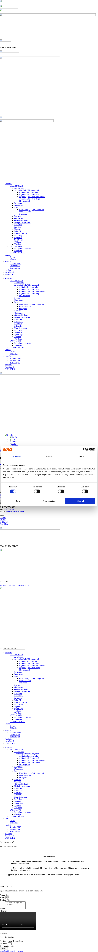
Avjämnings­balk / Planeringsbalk (26, 190)
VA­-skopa (18, 244)
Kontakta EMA (15, 264)
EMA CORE (10, 274)
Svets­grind (23, 214)
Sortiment (8, 184)
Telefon (3, 900)
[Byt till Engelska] (14, 437)
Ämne (2, 909)
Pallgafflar (18, 231)
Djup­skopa (18, 205)
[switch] (37, 491)
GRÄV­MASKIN (16, 186)
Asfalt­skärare (19, 188)
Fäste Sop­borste (25, 212)
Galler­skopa (18, 218)
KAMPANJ (9, 272)
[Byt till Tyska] (13, 444)
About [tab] (81, 456)
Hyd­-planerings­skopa (22, 223)
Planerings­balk (24, 201)
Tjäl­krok (17, 242)
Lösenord (3, 944)
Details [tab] (49, 456)
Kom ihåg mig (8, 946)
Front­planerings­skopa (22, 248)
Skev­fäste (18, 251)
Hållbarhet (13, 259)
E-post (2, 897)
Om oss (8, 255)
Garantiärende (15, 266)
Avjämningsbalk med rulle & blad (32, 197)
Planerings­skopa (20, 233)
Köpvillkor (4, 524)
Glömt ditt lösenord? (8, 951)
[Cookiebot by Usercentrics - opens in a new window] (84, 449)
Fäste (16, 207)
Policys (2, 520)
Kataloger (8, 270)
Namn (2, 895)
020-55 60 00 (9, 509)
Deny (18, 501)
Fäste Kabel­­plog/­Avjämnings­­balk (31, 210)
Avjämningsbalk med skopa (29, 199)
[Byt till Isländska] (14, 446)
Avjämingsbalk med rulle (28, 192)
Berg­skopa (18, 203)
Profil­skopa (18, 235)
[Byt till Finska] (13, 439)
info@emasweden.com (15, 511)
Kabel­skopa (18, 227)
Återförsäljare (15, 268)
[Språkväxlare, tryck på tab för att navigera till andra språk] (9, 435)
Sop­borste (18, 238)
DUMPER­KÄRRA (17, 253)
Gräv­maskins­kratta (21, 220)
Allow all (80, 501)
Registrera (20, 951)
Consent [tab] (17, 456)
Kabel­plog (18, 225)
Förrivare (17, 216)
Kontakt (8, 261)
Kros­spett (18, 229)
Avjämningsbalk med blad (29, 194)
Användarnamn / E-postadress (11, 941)
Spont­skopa (18, 240)
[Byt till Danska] (13, 441)
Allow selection (49, 501)
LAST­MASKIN (16, 246)
